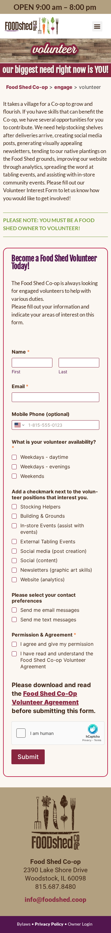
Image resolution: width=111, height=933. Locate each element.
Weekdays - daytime (44, 457)
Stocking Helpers (40, 507)
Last (63, 371)
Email (20, 386)
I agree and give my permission (56, 644)
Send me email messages (49, 610)
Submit (28, 757)
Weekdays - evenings (45, 466)
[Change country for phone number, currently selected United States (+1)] (19, 425)
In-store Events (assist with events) (52, 528)
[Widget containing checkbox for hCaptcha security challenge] (58, 733)
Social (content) (39, 560)
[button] (97, 26)
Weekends (32, 476)
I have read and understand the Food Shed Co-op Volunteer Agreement (56, 660)
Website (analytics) (42, 579)
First (16, 371)
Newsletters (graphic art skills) (56, 570)
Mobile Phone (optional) (41, 414)
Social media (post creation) (53, 551)
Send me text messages (48, 619)
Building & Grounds (42, 516)
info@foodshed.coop (55, 899)
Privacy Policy (49, 924)
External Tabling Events (47, 541)
